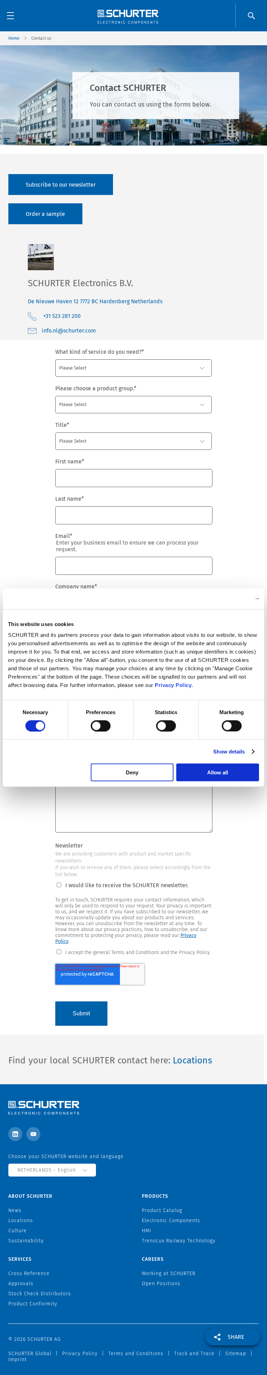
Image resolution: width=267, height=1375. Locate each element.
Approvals (20, 1284)
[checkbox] (133, 951)
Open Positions (161, 1284)
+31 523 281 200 (62, 316)
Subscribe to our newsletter (61, 184)
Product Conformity (32, 1304)
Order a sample (45, 214)
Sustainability (26, 1241)
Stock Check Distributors (39, 1294)
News (15, 1210)
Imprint (17, 1359)
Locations (192, 1060)
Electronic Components (171, 1221)
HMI (146, 1231)
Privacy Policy (173, 685)
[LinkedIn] (15, 1134)
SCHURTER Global (29, 1354)
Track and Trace (194, 1354)
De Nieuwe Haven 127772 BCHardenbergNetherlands (95, 301)
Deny (132, 772)
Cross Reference (29, 1273)
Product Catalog (162, 1210)
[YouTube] (33, 1134)
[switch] (101, 725)
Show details (229, 751)
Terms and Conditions (135, 1354)
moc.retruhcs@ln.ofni (69, 330)
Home (13, 38)
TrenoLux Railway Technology (179, 1241)
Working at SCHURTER (168, 1273)
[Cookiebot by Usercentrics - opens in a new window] (228, 598)
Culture (17, 1231)
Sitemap (235, 1354)
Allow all (217, 772)
